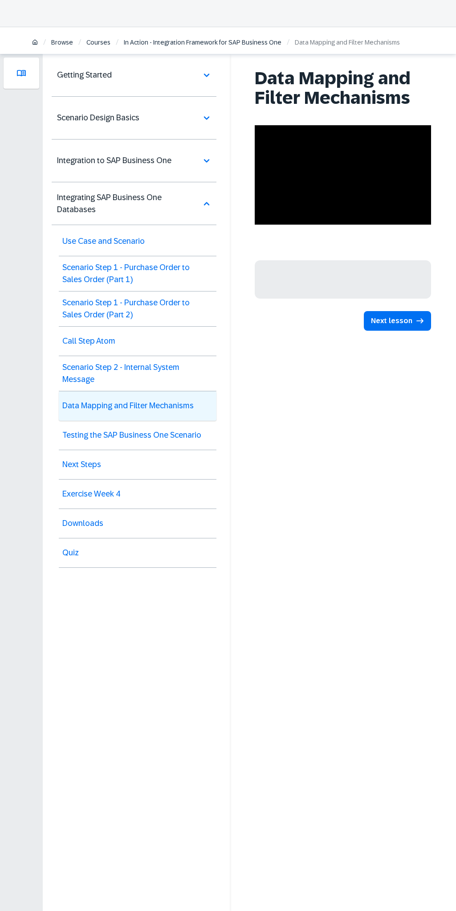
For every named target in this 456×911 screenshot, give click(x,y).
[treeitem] (134, 75)
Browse (62, 42)
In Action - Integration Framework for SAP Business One (202, 42)
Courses (98, 42)
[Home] (35, 43)
